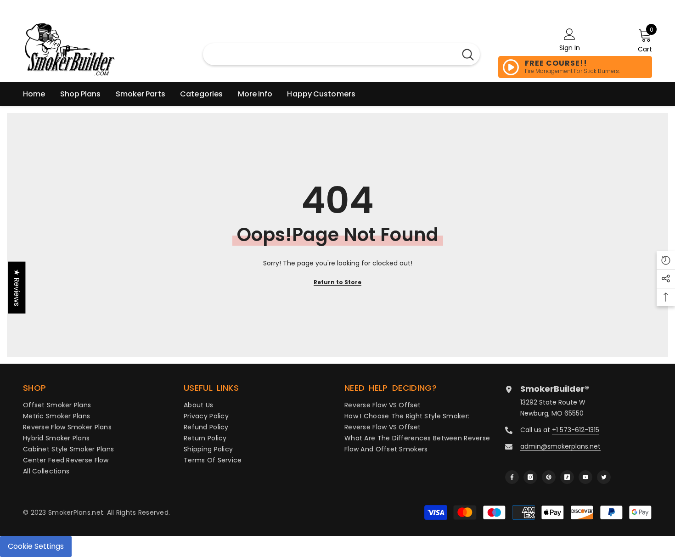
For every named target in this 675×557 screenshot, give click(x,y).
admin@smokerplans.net (560, 446)
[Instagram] (530, 477)
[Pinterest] (549, 477)
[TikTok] (567, 477)
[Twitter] (604, 477)
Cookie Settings (36, 546)
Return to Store (337, 282)
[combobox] (329, 54)
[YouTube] (585, 477)
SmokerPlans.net (75, 512)
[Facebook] (512, 477)
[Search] (468, 54)
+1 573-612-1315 (575, 429)
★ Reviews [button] (16, 287)
